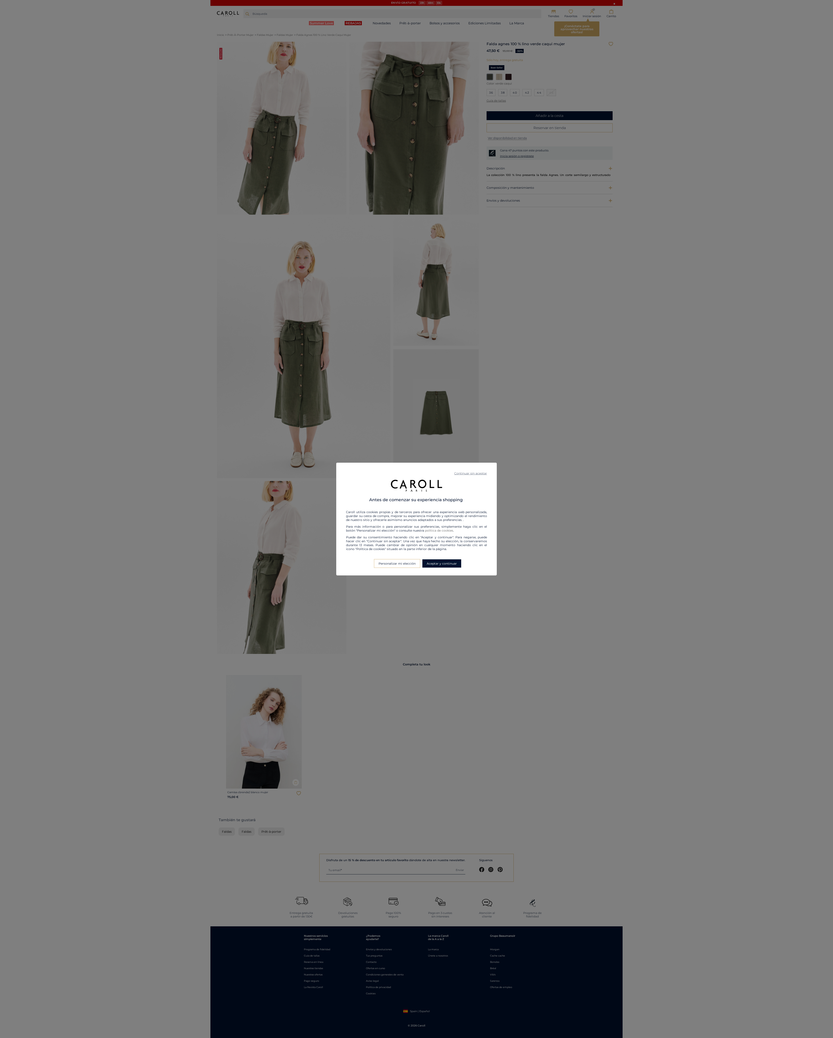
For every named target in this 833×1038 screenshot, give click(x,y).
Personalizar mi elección (397, 563)
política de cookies (439, 530)
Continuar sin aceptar (470, 473)
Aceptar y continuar (442, 563)
